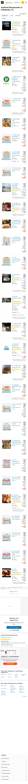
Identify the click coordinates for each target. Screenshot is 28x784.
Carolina (9, 677)
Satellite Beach (16, 675)
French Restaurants (21, 686)
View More (25, 696)
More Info (14, 306)
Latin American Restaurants (13, 689)
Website (13, 27)
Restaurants (15, 587)
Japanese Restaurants (3, 692)
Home (2, 587)
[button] (26, 2)
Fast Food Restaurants (3, 694)
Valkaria (16, 677)
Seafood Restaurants (16, 23)
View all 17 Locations (24, 81)
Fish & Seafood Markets (15, 642)
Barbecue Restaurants (21, 689)
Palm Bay (10, 674)
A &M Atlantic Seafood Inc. (6, 637)
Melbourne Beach (24, 675)
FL (5, 587)
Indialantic (9, 587)
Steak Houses (4, 688)
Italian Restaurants (21, 692)
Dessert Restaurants (12, 686)
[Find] (22, 2)
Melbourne (3, 674)
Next (18, 593)
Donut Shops (3, 685)
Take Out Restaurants (12, 692)
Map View (5, 15)
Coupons (6, 645)
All (12, 15)
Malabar (2, 677)
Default (23, 13)
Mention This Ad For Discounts (20, 315)
